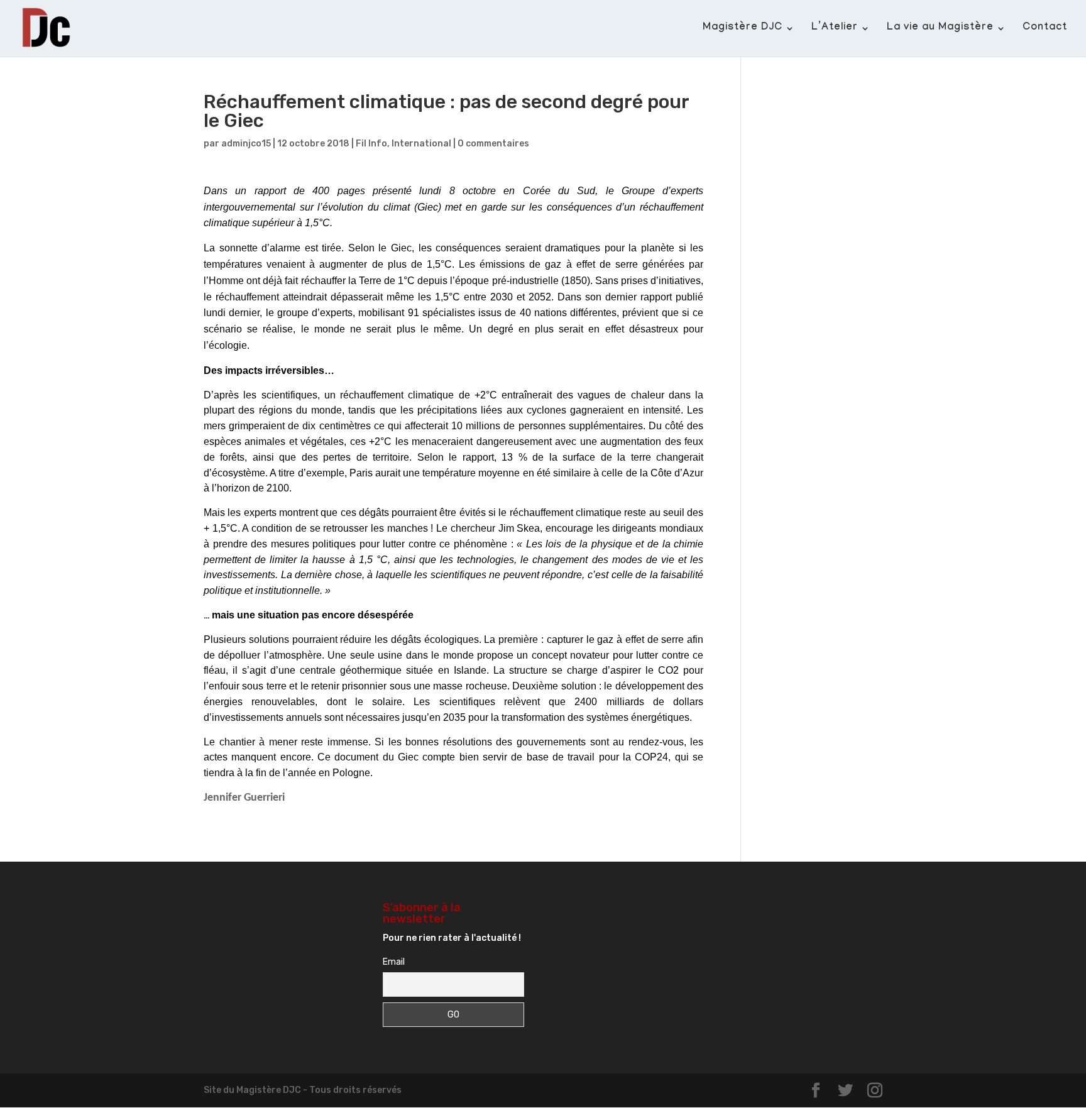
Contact (1045, 29)
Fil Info (371, 143)
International (421, 143)
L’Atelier (834, 29)
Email (394, 962)
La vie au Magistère (940, 29)
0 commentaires (493, 143)
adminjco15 (246, 143)
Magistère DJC (742, 29)
